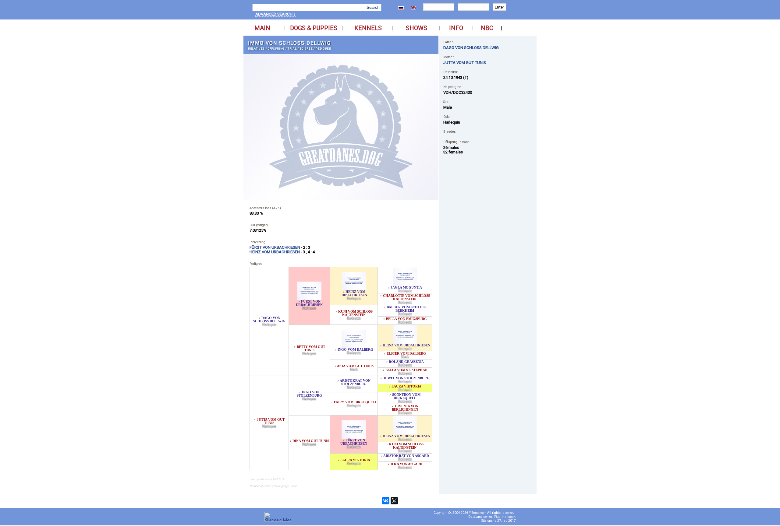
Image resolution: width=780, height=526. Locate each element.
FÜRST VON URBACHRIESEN (309, 303)
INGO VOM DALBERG (355, 349)
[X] (394, 500)
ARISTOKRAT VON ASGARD (406, 456)
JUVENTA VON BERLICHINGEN (405, 408)
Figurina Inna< (505, 517)
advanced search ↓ (275, 14)
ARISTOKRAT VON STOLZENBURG (355, 382)
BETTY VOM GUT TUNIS (311, 348)
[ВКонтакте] (385, 500)
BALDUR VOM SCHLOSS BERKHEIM (406, 309)
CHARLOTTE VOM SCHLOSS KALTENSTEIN (406, 297)
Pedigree (323, 48)
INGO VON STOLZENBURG (309, 394)
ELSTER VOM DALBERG (406, 353)
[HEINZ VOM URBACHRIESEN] (354, 288)
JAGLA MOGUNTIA (406, 287)
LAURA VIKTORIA (406, 386)
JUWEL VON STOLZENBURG (406, 378)
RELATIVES (256, 48)
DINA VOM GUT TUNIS (310, 441)
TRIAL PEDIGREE (300, 48)
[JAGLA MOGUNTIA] (405, 284)
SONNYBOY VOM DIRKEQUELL (406, 396)
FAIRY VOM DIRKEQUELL (355, 402)
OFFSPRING (276, 48)
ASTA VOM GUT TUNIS (355, 366)
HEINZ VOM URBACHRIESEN (353, 293)
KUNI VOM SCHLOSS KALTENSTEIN (355, 313)
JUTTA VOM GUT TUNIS (271, 421)
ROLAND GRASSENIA (406, 361)
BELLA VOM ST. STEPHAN (406, 370)
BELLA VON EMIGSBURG (406, 319)
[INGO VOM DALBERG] (354, 346)
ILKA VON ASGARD (406, 464)
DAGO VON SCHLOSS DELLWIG (269, 319)
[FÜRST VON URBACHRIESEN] (309, 298)
